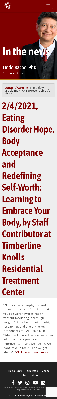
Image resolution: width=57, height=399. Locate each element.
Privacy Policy (41, 395)
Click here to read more (32, 352)
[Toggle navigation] (48, 6)
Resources (31, 370)
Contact (23, 375)
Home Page (15, 370)
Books (45, 370)
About (35, 375)
